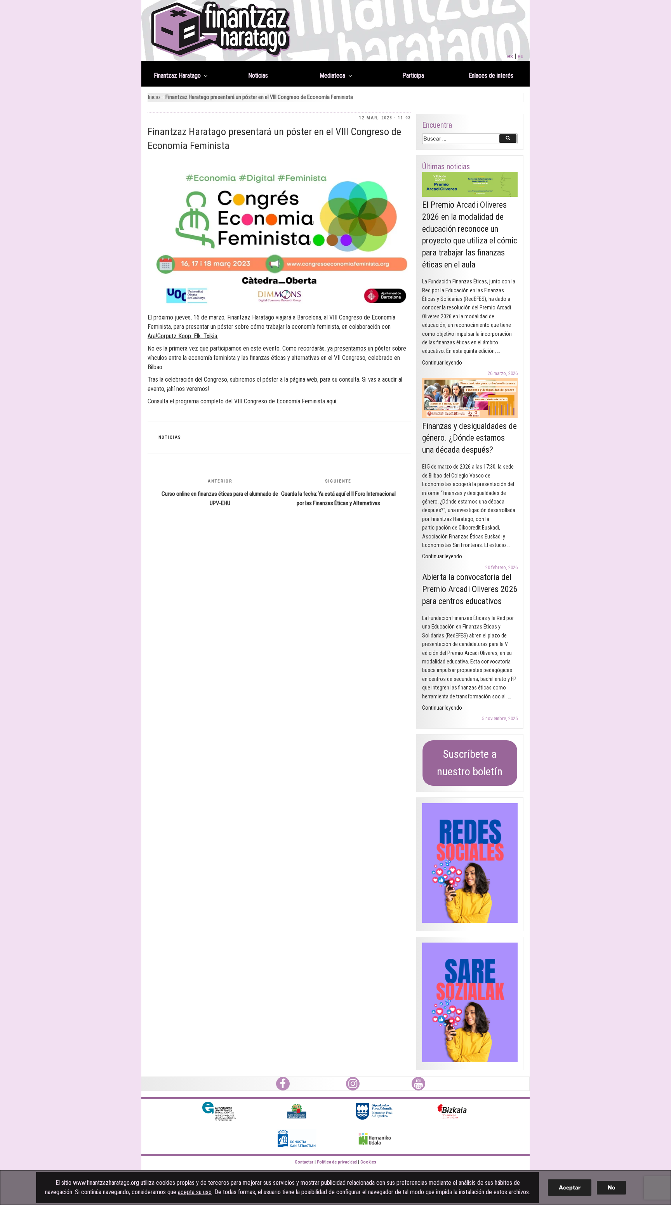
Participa (413, 75)
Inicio (154, 97)
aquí (331, 401)
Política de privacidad (337, 1162)
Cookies (368, 1162)
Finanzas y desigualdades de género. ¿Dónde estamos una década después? (469, 438)
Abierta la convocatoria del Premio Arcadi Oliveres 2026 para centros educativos (470, 589)
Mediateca (332, 75)
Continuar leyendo (442, 362)
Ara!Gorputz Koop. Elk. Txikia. (183, 336)
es (510, 56)
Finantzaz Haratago (177, 75)
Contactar (304, 1162)
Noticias (258, 75)
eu (520, 56)
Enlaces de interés (491, 75)
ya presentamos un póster (359, 348)
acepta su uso (195, 1192)
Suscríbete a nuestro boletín (469, 763)
